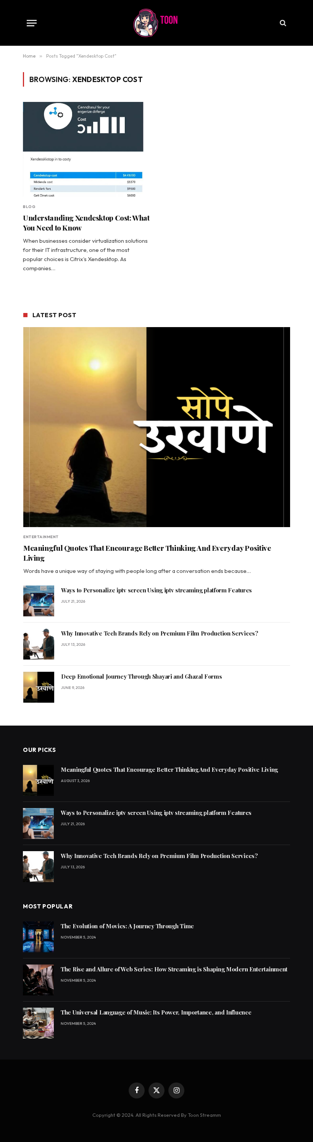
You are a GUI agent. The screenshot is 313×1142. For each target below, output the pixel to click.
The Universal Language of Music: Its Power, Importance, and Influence (156, 1012)
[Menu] (32, 23)
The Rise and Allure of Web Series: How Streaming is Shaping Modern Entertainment (174, 969)
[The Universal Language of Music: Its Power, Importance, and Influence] (38, 1023)
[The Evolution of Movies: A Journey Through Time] (38, 936)
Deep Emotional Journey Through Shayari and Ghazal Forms (141, 676)
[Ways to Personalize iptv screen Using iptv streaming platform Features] (38, 601)
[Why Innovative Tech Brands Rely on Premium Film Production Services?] (38, 644)
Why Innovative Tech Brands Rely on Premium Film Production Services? (159, 633)
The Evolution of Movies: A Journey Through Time (127, 926)
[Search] (282, 23)
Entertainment (41, 536)
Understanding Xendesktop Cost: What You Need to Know (86, 222)
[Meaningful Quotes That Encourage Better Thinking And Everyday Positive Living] (156, 427)
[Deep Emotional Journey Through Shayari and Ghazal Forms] (38, 687)
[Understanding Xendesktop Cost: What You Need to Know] (86, 149)
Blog (29, 206)
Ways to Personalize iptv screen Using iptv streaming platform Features (156, 590)
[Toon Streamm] (156, 23)
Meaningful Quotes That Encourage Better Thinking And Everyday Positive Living (147, 553)
